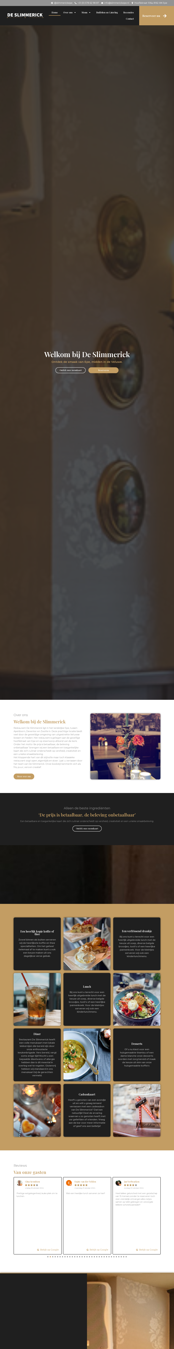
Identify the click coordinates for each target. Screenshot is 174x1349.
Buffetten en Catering (107, 12)
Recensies (128, 12)
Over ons (68, 12)
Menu (84, 12)
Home (55, 12)
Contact (130, 18)
